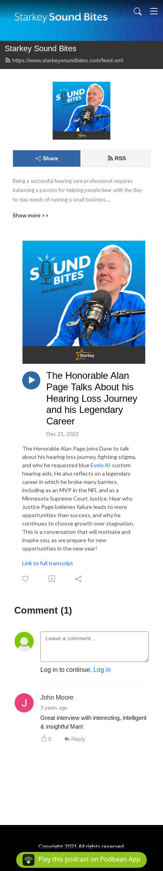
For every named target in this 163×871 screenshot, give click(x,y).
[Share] (78, 578)
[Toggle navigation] (154, 11)
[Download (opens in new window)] (52, 579)
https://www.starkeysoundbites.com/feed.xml (67, 60)
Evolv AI (101, 465)
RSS (120, 158)
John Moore (57, 697)
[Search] (138, 11)
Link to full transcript (47, 563)
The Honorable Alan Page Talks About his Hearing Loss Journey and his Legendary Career (91, 398)
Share (50, 158)
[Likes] (25, 579)
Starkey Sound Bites (40, 48)
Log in (102, 669)
